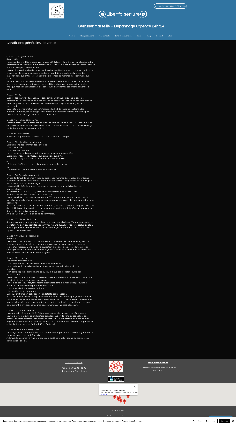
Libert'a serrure (123, 14)
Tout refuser (210, 421)
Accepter (224, 421)
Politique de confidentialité (132, 421)
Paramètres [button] (197, 421)
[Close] (233, 421)
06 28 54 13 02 (79, 368)
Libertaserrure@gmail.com (74, 371)
